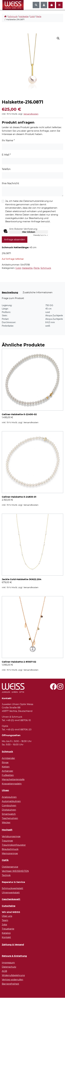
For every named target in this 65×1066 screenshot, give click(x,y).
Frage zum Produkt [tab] (13, 298)
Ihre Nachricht (10, 183)
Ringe (5, 762)
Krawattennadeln (12, 783)
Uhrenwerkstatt (11, 892)
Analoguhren (9, 797)
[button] (58, 38)
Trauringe (7, 840)
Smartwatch (9, 814)
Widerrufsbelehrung (13, 975)
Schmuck (12, 16)
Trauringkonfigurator (14, 844)
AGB (4, 971)
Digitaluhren (9, 809)
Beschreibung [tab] (10, 292)
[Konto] (44, 5)
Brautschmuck (10, 849)
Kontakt (6, 937)
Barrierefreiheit (10, 983)
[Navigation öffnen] (59, 5)
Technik (6, 875)
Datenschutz (9, 966)
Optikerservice (10, 866)
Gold (32, 16)
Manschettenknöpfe (13, 779)
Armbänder (8, 758)
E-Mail (6, 154)
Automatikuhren (11, 801)
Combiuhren (9, 805)
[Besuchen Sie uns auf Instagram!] (60, 688)
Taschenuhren (10, 818)
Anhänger (7, 770)
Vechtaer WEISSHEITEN (15, 871)
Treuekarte (8, 928)
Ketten (6, 766)
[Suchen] (36, 5)
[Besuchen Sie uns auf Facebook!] (53, 688)
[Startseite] (5, 16)
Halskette (23, 16)
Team (5, 920)
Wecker (6, 822)
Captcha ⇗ (40, 235)
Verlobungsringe (11, 836)
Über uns (7, 916)
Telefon (6, 169)
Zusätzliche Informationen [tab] (37, 292)
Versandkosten (30, 114)
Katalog (6, 933)
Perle (38, 16)
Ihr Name (8, 140)
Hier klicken (28, 232)
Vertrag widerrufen (12, 979)
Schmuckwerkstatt (12, 888)
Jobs (4, 924)
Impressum (8, 962)
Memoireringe (10, 853)
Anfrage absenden (14, 239)
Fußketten (8, 775)
